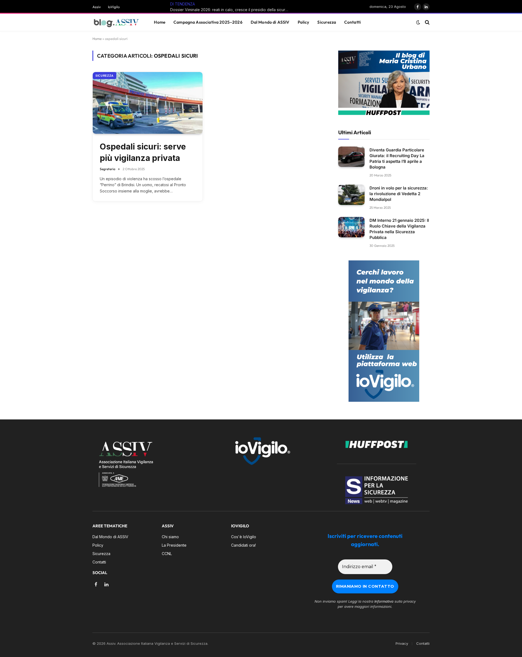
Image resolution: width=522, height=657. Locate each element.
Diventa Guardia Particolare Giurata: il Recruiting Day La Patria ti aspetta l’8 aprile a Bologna (396, 158)
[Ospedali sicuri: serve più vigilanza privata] (148, 103)
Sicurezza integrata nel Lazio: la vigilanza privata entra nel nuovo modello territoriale (239, 9)
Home (159, 22)
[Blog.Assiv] (116, 22)
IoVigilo (114, 7)
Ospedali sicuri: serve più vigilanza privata (143, 152)
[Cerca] (427, 22)
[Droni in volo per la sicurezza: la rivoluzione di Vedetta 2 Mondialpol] (351, 195)
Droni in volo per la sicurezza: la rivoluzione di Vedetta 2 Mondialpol (398, 193)
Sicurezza (326, 22)
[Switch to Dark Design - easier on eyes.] (418, 22)
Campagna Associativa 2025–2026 (208, 22)
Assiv (96, 7)
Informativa (383, 601)
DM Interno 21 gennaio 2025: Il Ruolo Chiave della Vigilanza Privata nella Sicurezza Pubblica (399, 229)
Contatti (352, 22)
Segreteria (107, 169)
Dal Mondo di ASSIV (270, 22)
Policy (303, 22)
